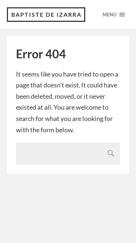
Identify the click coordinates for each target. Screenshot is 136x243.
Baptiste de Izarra (46, 14)
